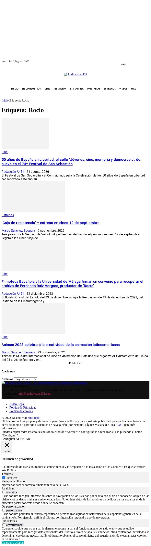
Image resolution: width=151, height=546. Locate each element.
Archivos (7, 379)
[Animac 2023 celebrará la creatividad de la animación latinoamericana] (33, 333)
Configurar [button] (8, 439)
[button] (146, 89)
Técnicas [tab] (7, 474)
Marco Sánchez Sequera (18, 230)
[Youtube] (140, 59)
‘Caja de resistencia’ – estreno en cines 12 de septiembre (50, 223)
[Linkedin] (131, 59)
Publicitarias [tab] (9, 521)
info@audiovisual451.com (34, 393)
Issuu (123, 64)
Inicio (5, 100)
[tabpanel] (75, 485)
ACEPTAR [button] (23, 439)
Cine (5, 152)
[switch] (3, 492)
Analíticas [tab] (8, 488)
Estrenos (8, 215)
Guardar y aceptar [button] (13, 542)
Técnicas (11, 477)
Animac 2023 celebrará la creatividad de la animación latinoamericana (61, 345)
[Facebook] (122, 59)
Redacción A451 (13, 172)
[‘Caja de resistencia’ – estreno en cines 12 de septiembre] (33, 211)
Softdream (34, 417)
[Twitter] (135, 59)
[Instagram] (126, 59)
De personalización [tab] (13, 506)
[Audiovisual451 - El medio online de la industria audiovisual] (75, 76)
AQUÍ (119, 424)
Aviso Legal (17, 404)
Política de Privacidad (22, 407)
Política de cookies (21, 411)
